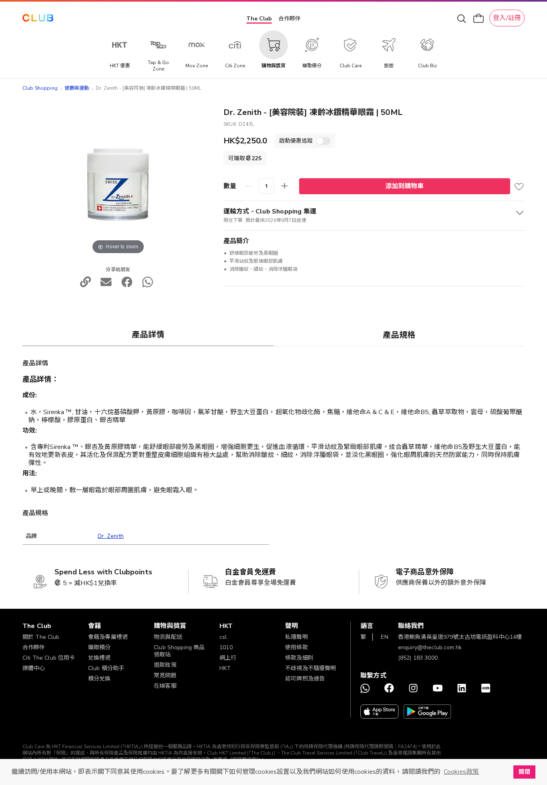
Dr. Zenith (111, 536)
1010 (226, 647)
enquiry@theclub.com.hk (430, 647)
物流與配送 (168, 637)
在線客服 (165, 686)
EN (384, 637)
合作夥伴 (289, 18)
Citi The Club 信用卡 (48, 658)
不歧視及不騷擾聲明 (310, 668)
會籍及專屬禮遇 (108, 637)
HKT (225, 668)
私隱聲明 (296, 637)
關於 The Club (41, 637)
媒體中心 (33, 668)
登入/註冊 (507, 18)
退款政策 (165, 665)
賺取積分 (99, 647)
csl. (223, 637)
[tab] (148, 334)
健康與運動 (76, 88)
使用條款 (296, 647)
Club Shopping (40, 88)
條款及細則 (299, 658)
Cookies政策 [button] (461, 771)
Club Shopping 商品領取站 (179, 651)
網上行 (227, 658)
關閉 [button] (524, 772)
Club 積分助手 (106, 668)
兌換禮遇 (99, 658)
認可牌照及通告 (305, 678)
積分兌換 (99, 678)
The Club (259, 18)
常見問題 (165, 675)
